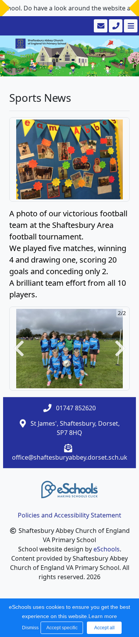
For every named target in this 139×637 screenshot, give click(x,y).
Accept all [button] (104, 627)
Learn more (102, 616)
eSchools (106, 549)
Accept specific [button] (62, 627)
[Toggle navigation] (129, 25)
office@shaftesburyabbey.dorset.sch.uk (69, 457)
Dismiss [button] (29, 627)
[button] (19, 349)
